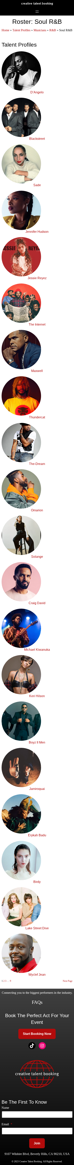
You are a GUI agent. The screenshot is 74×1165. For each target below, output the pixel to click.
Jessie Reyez (37, 278)
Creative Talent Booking (37, 3)
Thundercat (37, 417)
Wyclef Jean (37, 974)
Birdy (37, 881)
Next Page (67, 981)
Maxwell (37, 370)
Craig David (37, 603)
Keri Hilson (37, 696)
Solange (37, 556)
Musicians (40, 30)
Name (5, 1107)
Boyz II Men (37, 742)
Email (7, 1124)
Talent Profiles (21, 30)
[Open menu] (37, 11)
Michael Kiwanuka (37, 649)
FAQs (37, 1002)
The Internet (37, 324)
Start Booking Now (37, 1033)
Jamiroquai (37, 788)
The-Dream (37, 463)
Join (37, 1143)
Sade (37, 185)
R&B (52, 30)
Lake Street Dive (37, 928)
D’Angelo (37, 92)
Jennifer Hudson (37, 231)
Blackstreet (37, 138)
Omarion (37, 510)
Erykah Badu (37, 835)
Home (5, 30)
